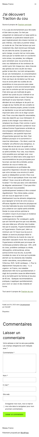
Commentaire (8, 353)
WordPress (24, 433)
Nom (5, 376)
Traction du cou (27, 291)
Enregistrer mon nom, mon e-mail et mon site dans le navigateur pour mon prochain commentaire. (19, 406)
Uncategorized (25, 304)
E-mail (6, 385)
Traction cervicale (24, 25)
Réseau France (7, 4)
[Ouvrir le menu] (35, 4)
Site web (6, 394)
